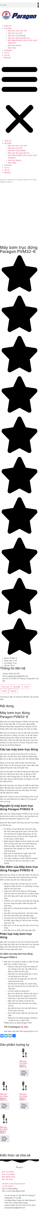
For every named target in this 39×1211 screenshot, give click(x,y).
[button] (19, 99)
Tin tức (6, 53)
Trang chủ (8, 26)
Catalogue (8, 50)
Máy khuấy (12, 48)
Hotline (4, 691)
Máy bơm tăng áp (14, 45)
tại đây (24, 1026)
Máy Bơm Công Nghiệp (17, 36)
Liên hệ (6, 55)
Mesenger (16, 687)
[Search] (38, 5)
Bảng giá (7, 58)
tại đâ (36, 1031)
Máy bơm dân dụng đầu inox (19, 38)
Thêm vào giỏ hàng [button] (24, 1073)
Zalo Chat (5, 687)
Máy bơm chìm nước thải (17, 31)
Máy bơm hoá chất (15, 33)
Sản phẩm (8, 28)
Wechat (13, 691)
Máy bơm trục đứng (15, 180)
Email (26, 687)
